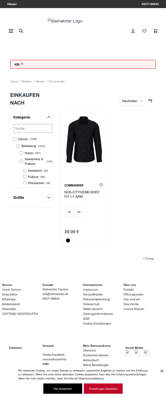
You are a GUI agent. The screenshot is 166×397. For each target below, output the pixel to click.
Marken (27, 81)
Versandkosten (93, 294)
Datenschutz (91, 304)
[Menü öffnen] (11, 31)
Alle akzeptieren (63, 389)
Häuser (12, 4)
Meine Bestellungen (96, 365)
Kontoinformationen (96, 355)
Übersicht (89, 350)
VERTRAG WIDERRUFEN (20, 313)
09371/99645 (150, 4)
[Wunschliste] (144, 31)
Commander (57, 81)
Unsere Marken (133, 309)
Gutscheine (9, 294)
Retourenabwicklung (96, 299)
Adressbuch (91, 360)
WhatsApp (9, 299)
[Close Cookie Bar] (162, 370)
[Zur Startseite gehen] (73, 31)
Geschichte (131, 304)
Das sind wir (131, 299)
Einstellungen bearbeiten (103, 389)
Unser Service (11, 289)
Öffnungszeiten (133, 294)
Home (14, 81)
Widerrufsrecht (92, 309)
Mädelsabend (11, 304)
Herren (40, 81)
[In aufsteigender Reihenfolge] (150, 100)
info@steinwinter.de (55, 294)
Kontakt (128, 289)
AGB (86, 318)
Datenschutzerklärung (91, 378)
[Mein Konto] (133, 31)
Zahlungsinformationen (98, 313)
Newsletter (9, 309)
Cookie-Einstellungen (97, 323)
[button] (32, 99)
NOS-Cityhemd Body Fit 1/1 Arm (82, 194)
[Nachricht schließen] (22, 64)
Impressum (90, 289)
